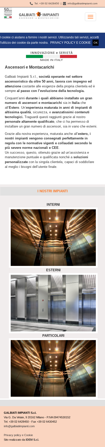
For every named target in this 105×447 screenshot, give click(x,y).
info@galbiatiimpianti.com (81, 3)
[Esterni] (53, 303)
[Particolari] (53, 368)
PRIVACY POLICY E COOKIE (70, 42)
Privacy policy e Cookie (18, 435)
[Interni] (53, 237)
